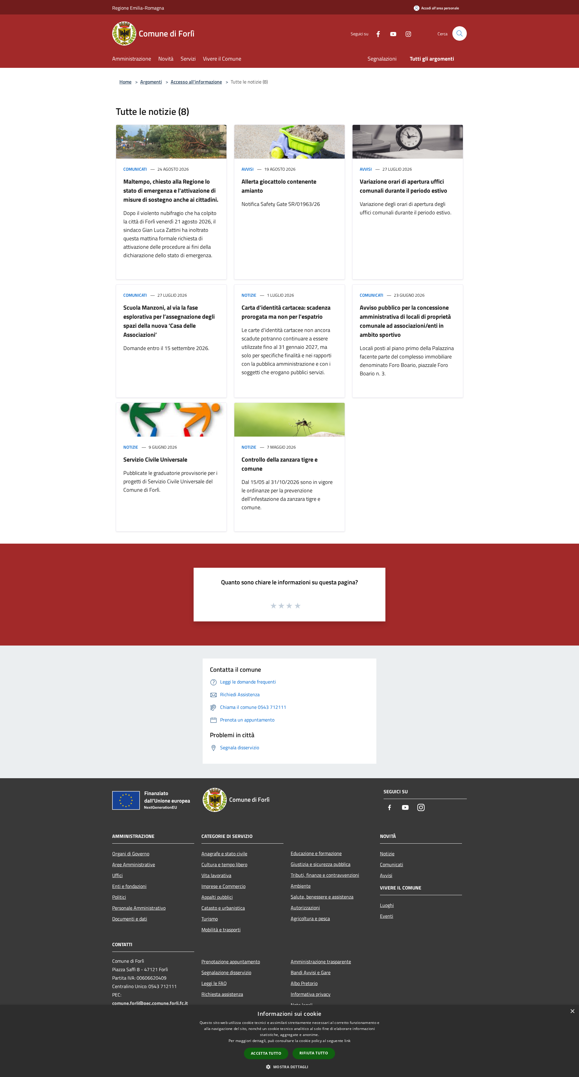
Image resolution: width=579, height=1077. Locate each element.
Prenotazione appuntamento (230, 961)
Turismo (209, 918)
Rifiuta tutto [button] (313, 1053)
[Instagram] (406, 33)
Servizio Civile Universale (155, 459)
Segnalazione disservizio (226, 972)
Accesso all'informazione (196, 81)
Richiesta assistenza (222, 994)
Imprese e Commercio (223, 886)
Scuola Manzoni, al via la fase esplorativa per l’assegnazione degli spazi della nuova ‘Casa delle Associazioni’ (169, 321)
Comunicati (135, 169)
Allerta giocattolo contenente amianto (279, 186)
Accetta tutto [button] (266, 1053)
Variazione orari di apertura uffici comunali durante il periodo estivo (403, 186)
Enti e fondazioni (129, 886)
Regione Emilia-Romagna (138, 7)
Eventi (386, 916)
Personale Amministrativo (139, 907)
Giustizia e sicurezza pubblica (320, 864)
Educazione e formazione (316, 853)
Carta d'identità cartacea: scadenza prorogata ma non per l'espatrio (286, 312)
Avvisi (248, 169)
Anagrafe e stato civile (224, 853)
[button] (289, 1067)
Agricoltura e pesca (310, 918)
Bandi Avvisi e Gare (311, 972)
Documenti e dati (129, 918)
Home (125, 81)
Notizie (249, 295)
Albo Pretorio (304, 983)
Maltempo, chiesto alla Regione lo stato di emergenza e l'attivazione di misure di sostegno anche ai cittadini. (170, 190)
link (347, 1040)
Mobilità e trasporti (221, 929)
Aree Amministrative (133, 864)
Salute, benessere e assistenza (322, 896)
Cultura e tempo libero (224, 864)
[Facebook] (376, 33)
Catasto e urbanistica (223, 907)
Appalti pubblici (217, 897)
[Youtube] (391, 33)
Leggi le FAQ (214, 983)
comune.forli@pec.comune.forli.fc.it (150, 1003)
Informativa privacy (311, 994)
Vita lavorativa (216, 875)
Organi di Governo (130, 853)
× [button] (572, 1011)
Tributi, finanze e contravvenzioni (325, 875)
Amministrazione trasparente (321, 961)
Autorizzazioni (305, 907)
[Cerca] (459, 33)
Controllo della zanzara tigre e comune (280, 464)
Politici (119, 897)
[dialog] (289, 1041)
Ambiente (301, 885)
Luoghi (387, 905)
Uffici (117, 875)
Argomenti (151, 81)
